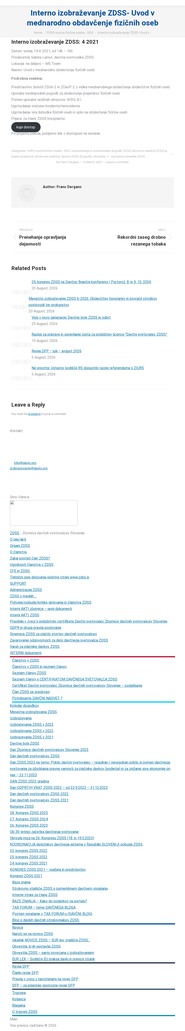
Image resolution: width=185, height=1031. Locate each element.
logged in (34, 414)
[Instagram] (47, 422)
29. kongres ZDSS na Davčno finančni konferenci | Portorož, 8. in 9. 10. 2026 (91, 282)
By (67, 162)
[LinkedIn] (59, 422)
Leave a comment (117, 162)
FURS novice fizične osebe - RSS (48, 150)
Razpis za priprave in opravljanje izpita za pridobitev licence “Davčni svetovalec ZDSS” (99, 334)
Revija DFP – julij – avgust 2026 (56, 351)
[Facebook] (35, 422)
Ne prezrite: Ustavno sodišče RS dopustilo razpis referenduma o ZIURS (88, 368)
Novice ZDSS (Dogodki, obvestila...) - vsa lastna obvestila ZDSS (103, 156)
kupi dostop (25, 127)
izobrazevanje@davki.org (28, 468)
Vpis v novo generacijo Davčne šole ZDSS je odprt (71, 317)
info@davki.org (25, 463)
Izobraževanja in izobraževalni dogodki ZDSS (101, 150)
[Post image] (21, 292)
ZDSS (14, 533)
